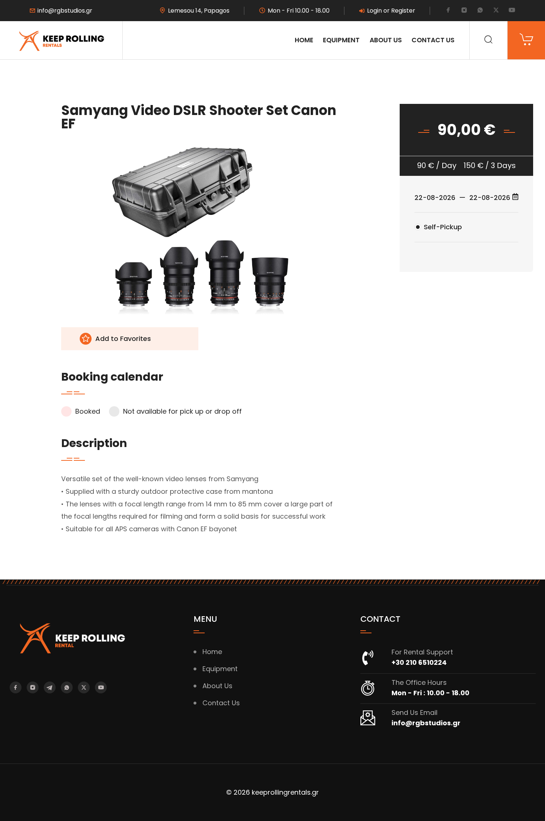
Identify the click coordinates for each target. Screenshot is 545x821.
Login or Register (391, 11)
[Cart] (526, 40)
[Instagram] (464, 11)
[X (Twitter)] (496, 11)
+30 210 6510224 (419, 662)
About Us (386, 40)
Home (304, 40)
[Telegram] (49, 687)
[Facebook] (448, 11)
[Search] (488, 40)
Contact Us (433, 40)
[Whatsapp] (480, 11)
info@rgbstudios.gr (64, 11)
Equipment (341, 40)
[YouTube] (512, 11)
